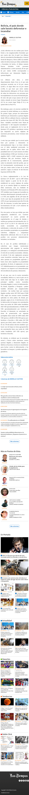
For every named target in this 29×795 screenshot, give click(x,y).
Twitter (22, 781)
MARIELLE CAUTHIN (15, 37)
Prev (0, 12)
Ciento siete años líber (14, 490)
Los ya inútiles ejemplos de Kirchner (16, 502)
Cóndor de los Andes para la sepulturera (17, 467)
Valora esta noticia (7, 357)
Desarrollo (8, 16)
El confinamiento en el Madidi (16, 420)
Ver (3, 16)
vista (2, 537)
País (23, 12)
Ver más (2, 623)
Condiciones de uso (5, 792)
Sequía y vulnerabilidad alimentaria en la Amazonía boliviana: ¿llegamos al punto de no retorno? (14, 434)
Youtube (26, 781)
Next (28, 12)
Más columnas (14, 441)
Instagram (24, 781)
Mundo (18, 12)
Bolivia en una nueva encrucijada (15, 457)
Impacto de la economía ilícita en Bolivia (16, 478)
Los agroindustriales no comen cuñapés (16, 515)
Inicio (4, 12)
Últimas (12, 12)
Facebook (20, 781)
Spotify (28, 781)
